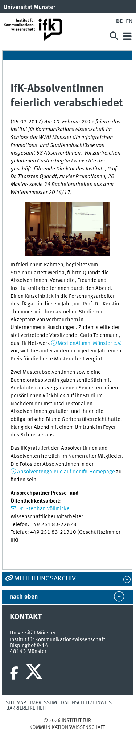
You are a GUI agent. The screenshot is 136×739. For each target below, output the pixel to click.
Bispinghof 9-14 (29, 646)
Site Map (16, 702)
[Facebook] (14, 673)
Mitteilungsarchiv (45, 578)
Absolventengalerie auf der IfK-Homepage (66, 472)
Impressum (43, 702)
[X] (35, 673)
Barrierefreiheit (26, 708)
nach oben (24, 597)
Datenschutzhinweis (86, 702)
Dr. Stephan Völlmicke (43, 509)
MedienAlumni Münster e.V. (89, 343)
